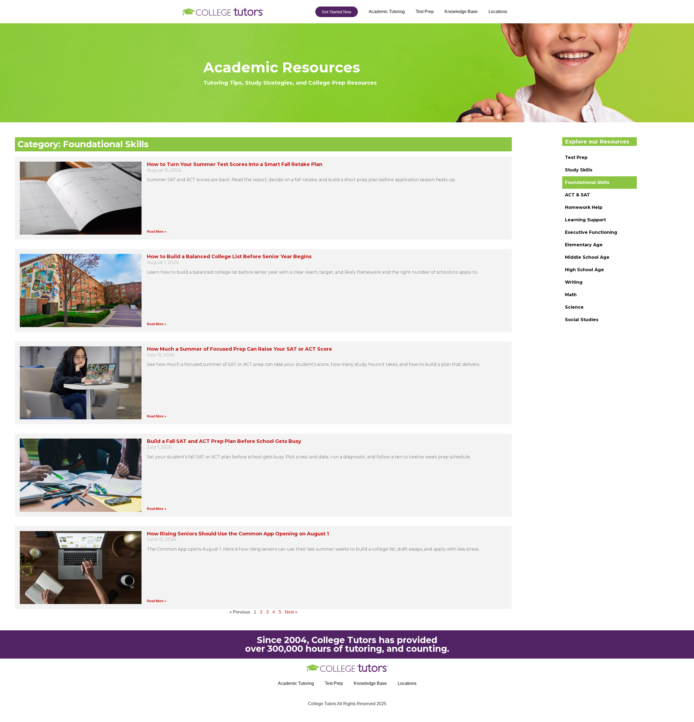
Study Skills (578, 169)
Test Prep (425, 11)
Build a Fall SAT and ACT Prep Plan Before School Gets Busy (224, 441)
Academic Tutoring (387, 11)
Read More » (156, 232)
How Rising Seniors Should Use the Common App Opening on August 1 (238, 534)
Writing (574, 282)
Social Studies (581, 319)
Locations (498, 11)
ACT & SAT (577, 194)
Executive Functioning (591, 232)
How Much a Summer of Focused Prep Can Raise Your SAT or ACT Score (239, 349)
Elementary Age (584, 244)
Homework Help (583, 207)
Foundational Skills (587, 182)
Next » (291, 612)
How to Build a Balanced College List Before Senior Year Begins (229, 257)
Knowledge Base (461, 11)
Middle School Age (587, 257)
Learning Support (585, 219)
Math (571, 294)
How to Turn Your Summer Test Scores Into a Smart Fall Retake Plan (234, 164)
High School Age (584, 269)
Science (574, 307)
